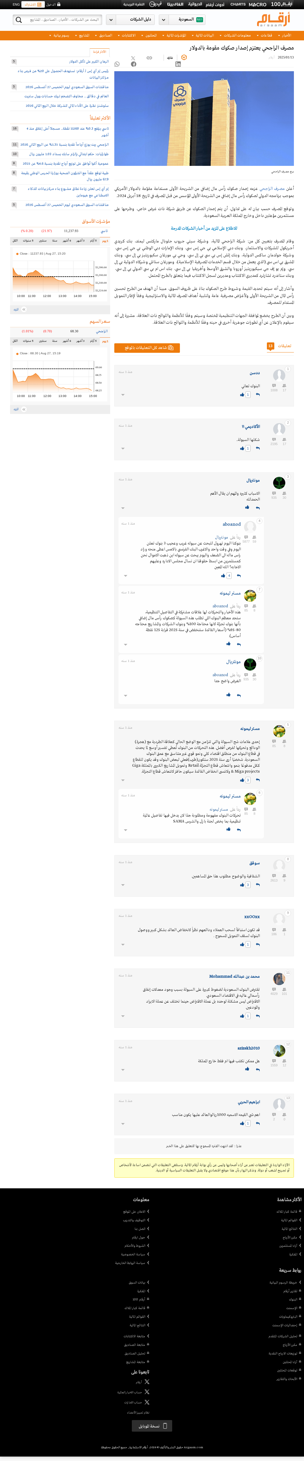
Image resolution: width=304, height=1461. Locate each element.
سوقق (254, 863)
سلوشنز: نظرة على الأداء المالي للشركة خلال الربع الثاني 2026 (67, 106)
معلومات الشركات (237, 35)
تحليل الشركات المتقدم (282, 1336)
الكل (16, 242)
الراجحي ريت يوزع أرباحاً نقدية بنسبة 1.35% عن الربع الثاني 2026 (64, 144)
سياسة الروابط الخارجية (130, 1263)
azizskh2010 (249, 1048)
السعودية (186, 19)
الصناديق (105, 35)
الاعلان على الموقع (134, 1212)
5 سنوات (28, 242)
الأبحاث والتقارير (287, 1379)
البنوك (293, 1300)
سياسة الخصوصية (133, 1254)
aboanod (232, 525)
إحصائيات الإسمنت (284, 1325)
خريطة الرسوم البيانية (283, 1283)
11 (15, 144)
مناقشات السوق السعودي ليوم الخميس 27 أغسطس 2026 (67, 87)
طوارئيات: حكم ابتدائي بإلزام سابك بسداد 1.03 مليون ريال (69, 154)
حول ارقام (138, 1238)
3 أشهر (80, 242)
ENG (16, 4)
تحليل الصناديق (134, 1354)
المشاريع (83, 35)
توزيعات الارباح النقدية (282, 1354)
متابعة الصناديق (134, 1345)
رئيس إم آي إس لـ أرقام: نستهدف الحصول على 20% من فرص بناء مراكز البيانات (63, 74)
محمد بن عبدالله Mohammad (234, 976)
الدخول (51, 5)
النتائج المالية (289, 1229)
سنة (54, 242)
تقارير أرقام (290, 1291)
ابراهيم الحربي (249, 1102)
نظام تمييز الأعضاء (138, 1413)
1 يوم (104, 242)
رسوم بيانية (61, 35)
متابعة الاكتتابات (134, 1336)
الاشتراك (30, 5)
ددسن (255, 373)
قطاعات (266, 35)
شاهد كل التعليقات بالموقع (146, 347)
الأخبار (286, 35)
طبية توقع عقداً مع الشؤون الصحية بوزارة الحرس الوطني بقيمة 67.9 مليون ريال (65, 176)
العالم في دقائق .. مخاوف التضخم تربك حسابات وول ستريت (66, 96)
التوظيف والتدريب (134, 1220)
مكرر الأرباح (290, 1238)
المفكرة (293, 1254)
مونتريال (253, 480)
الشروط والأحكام (134, 1246)
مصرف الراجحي (272, 188)
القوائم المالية (289, 1220)
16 (15, 128)
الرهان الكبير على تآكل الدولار (89, 61)
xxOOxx (252, 917)
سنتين (43, 242)
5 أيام (93, 242)
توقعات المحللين (287, 1370)
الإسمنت (291, 1308)
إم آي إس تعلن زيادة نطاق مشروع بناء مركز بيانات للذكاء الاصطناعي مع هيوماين (68, 192)
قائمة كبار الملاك (286, 1212)
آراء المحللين (290, 1362)
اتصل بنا (139, 1229)
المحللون (150, 35)
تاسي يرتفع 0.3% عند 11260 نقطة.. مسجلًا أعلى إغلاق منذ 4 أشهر (68, 131)
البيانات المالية (204, 35)
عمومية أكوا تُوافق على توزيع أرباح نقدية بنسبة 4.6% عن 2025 (66, 163)
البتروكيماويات (288, 1317)
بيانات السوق (137, 1283)
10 (15, 153)
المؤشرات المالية (176, 35)
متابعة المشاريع (135, 1362)
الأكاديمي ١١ (251, 426)
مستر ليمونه (230, 593)
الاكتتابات (128, 35)
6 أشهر (67, 242)
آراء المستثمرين (288, 1246)
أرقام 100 (139, 1300)
